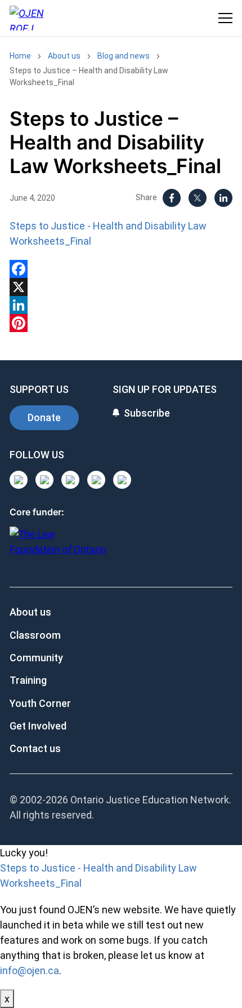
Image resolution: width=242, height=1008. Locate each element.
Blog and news (123, 55)
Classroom (35, 635)
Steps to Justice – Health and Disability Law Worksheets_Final (89, 76)
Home (20, 55)
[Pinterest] (121, 323)
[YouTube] (70, 480)
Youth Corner (40, 703)
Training (28, 680)
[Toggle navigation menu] (225, 18)
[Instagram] (19, 480)
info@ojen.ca (29, 970)
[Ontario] (58, 548)
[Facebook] (172, 198)
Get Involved (38, 726)
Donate (44, 417)
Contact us (35, 748)
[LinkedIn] (223, 198)
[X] (198, 198)
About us (64, 55)
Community (36, 658)
